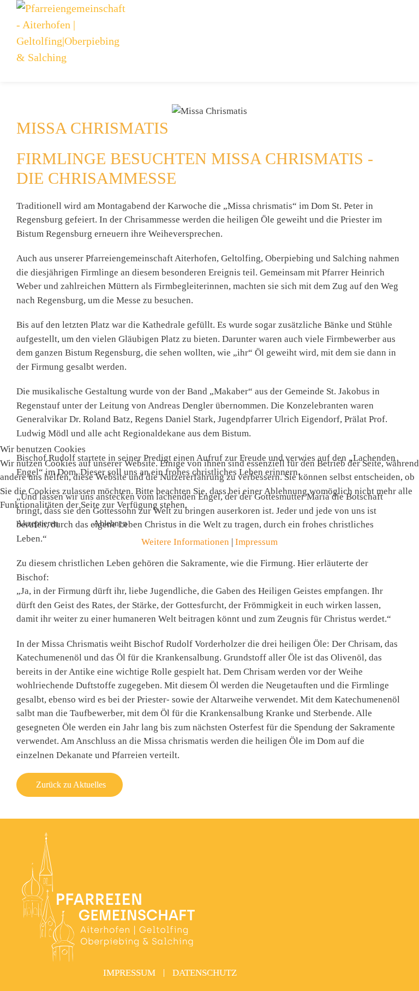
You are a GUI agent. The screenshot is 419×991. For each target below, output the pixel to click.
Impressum (256, 542)
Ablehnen (110, 523)
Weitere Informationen (185, 542)
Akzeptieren (37, 523)
